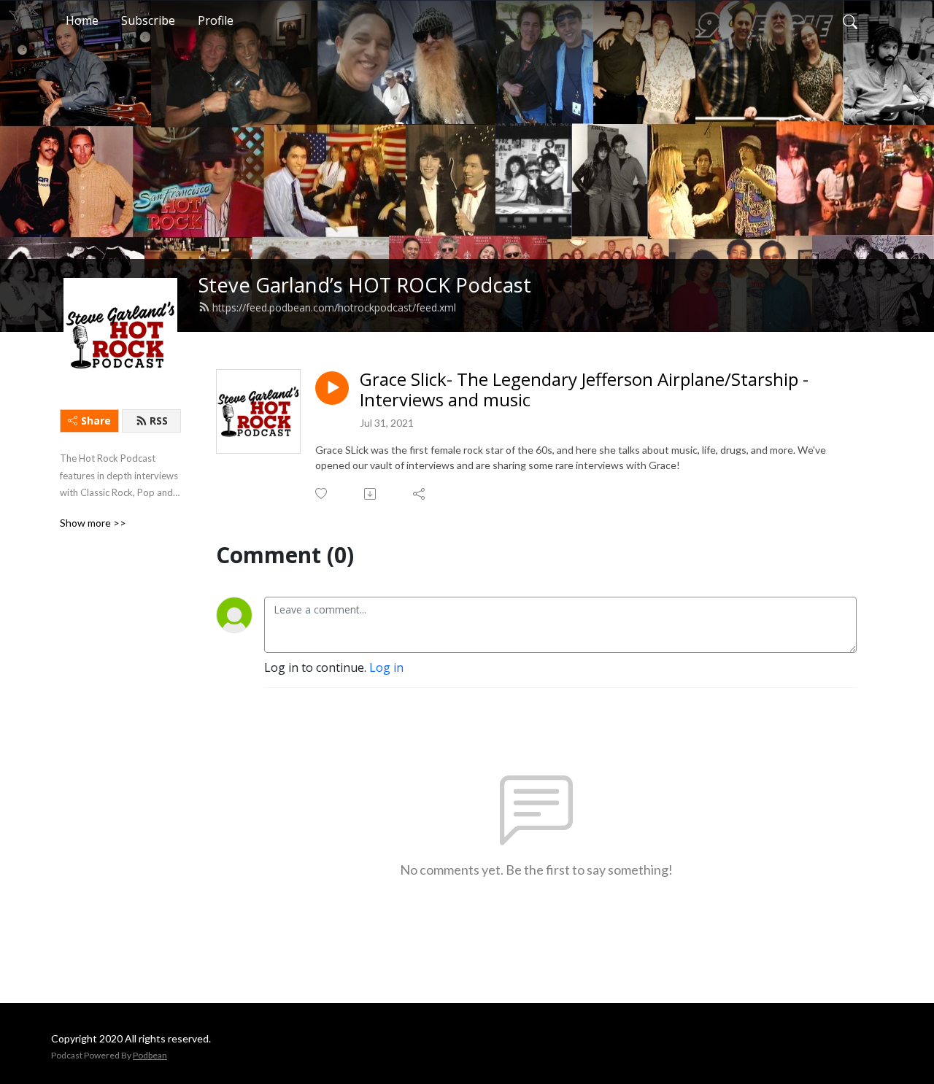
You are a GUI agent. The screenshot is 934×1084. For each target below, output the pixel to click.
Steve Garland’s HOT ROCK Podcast (364, 284)
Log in (386, 667)
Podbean (150, 1055)
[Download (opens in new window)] (371, 494)
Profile (216, 20)
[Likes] (322, 493)
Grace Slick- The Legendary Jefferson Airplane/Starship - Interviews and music (584, 390)
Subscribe (148, 20)
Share (96, 420)
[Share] (420, 494)
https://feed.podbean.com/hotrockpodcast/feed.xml (334, 307)
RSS (159, 420)
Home (82, 20)
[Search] (850, 20)
